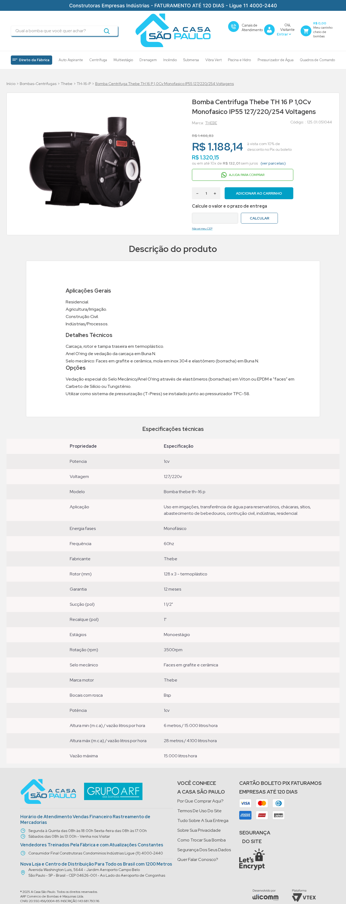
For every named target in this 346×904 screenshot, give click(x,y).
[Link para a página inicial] (10, 84)
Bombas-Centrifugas (38, 84)
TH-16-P (84, 84)
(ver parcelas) (273, 163)
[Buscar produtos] (106, 31)
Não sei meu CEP (202, 228)
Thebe (66, 84)
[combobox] (64, 31)
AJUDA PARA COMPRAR (246, 175)
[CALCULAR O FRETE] (259, 218)
